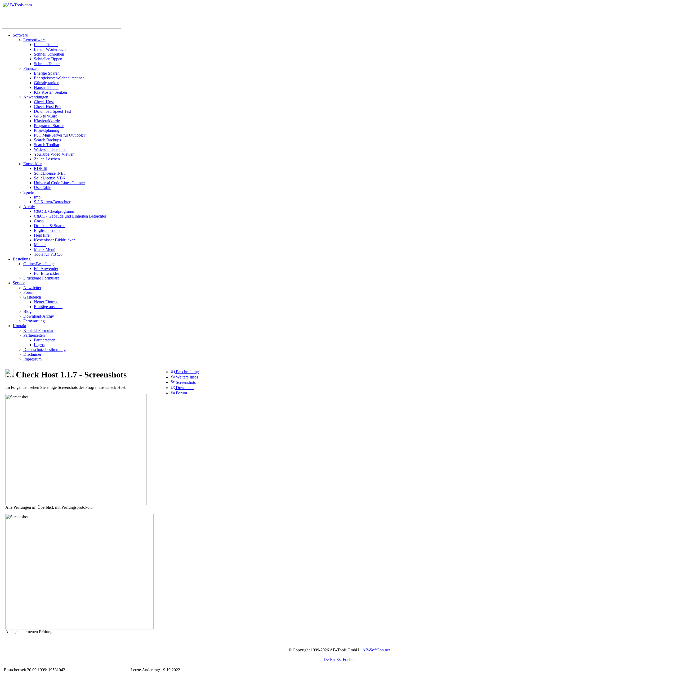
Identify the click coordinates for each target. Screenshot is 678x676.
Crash (39, 221)
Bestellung (21, 259)
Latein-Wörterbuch (50, 49)
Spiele (28, 192)
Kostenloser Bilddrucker (54, 240)
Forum (28, 292)
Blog (27, 311)
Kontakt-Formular (38, 330)
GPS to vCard (45, 116)
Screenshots (185, 382)
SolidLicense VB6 (49, 178)
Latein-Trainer (46, 44)
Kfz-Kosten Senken (50, 92)
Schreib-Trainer (47, 63)
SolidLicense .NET (50, 173)
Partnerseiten (34, 335)
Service (19, 283)
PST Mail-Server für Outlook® (60, 135)
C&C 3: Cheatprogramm (54, 211)
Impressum (32, 359)
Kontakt (19, 325)
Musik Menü (44, 249)
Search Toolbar (46, 144)
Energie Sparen (47, 73)
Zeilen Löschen (47, 159)
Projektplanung (46, 130)
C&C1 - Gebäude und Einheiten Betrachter (70, 216)
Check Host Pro (47, 106)
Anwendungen (35, 97)
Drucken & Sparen (49, 225)
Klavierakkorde (47, 121)
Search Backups (47, 140)
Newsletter (32, 287)
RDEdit (40, 168)
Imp (37, 197)
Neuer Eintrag (45, 302)
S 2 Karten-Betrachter (52, 202)
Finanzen (31, 68)
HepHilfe (42, 235)
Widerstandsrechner (50, 149)
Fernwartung (34, 321)
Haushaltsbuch (46, 87)
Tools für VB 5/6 (48, 254)
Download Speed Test (52, 111)
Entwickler (32, 163)
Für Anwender (46, 268)
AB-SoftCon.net (376, 650)
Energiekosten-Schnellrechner (59, 78)
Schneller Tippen (48, 59)
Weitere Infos (186, 377)
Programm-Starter (49, 125)
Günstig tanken (46, 82)
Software (20, 35)
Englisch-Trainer (48, 230)
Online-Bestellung (38, 264)
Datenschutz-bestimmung (44, 349)
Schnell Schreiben (49, 54)
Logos (39, 344)
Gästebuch (32, 297)
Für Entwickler (46, 273)
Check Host (44, 102)
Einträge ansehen (48, 306)
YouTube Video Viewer (54, 154)
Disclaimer (32, 354)
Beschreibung (187, 371)
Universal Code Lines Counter (59, 183)
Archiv (29, 206)
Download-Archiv (38, 316)
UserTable (42, 187)
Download (184, 387)
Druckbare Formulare (41, 278)
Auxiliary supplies (81, 670)
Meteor (40, 244)
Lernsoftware (34, 40)
